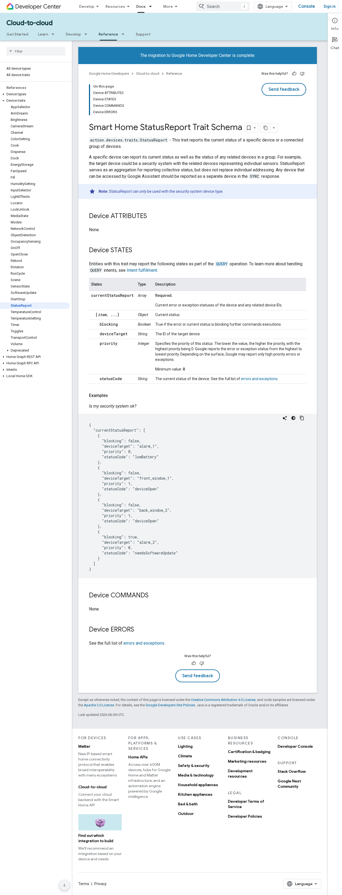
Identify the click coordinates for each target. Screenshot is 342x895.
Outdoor (186, 813)
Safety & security (193, 765)
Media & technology (196, 775)
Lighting (185, 746)
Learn (43, 34)
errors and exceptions (259, 379)
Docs (141, 6)
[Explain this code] (285, 418)
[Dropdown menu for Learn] (54, 34)
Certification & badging (249, 751)
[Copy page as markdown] (265, 127)
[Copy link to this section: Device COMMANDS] (154, 596)
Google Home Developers (109, 74)
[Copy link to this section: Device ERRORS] (139, 630)
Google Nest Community (289, 784)
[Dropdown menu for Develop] (87, 34)
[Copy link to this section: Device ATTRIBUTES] (152, 216)
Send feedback (284, 89)
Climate (185, 756)
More (168, 6)
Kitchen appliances (195, 794)
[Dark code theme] (293, 418)
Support (143, 34)
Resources (115, 6)
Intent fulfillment (142, 270)
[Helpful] (294, 74)
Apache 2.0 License (99, 705)
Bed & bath (187, 804)
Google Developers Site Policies (170, 705)
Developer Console (295, 746)
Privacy (100, 884)
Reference (108, 34)
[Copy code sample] (302, 418)
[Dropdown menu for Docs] (152, 6)
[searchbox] (35, 51)
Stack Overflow (292, 771)
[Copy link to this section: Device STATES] (137, 250)
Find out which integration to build (95, 838)
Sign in (330, 6)
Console (306, 6)
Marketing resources (247, 761)
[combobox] (223, 6)
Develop (86, 6)
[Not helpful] (302, 74)
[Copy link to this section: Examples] (113, 395)
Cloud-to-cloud (29, 23)
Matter (84, 746)
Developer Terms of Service (246, 804)
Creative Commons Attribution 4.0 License (223, 700)
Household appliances (198, 784)
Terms (83, 884)
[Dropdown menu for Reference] (124, 34)
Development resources (240, 773)
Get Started (17, 34)
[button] (35, 94)
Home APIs (138, 757)
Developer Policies (245, 816)
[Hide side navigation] (64, 885)
